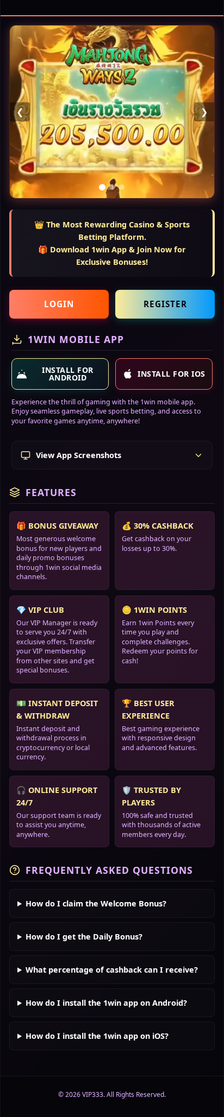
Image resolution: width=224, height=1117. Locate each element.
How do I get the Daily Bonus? (84, 936)
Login (59, 304)
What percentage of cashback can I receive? (112, 969)
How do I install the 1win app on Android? (106, 1003)
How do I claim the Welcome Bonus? (96, 903)
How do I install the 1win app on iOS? (97, 1036)
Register (165, 304)
